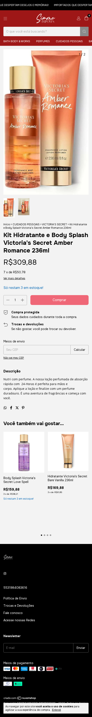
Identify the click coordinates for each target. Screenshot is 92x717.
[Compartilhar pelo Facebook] (11, 408)
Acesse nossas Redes (19, 620)
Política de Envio (15, 598)
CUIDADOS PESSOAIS (69, 41)
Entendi (56, 709)
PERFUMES (43, 41)
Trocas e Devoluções (18, 606)
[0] (86, 18)
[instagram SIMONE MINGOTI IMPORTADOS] (4, 573)
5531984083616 (15, 588)
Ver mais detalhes (14, 278)
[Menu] (5, 19)
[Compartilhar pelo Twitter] (17, 408)
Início (6, 224)
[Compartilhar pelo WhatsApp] (5, 408)
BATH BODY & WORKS (16, 41)
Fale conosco (13, 613)
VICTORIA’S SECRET (54, 224)
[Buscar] (84, 31)
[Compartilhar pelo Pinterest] (23, 408)
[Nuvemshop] (20, 699)
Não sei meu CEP (13, 358)
